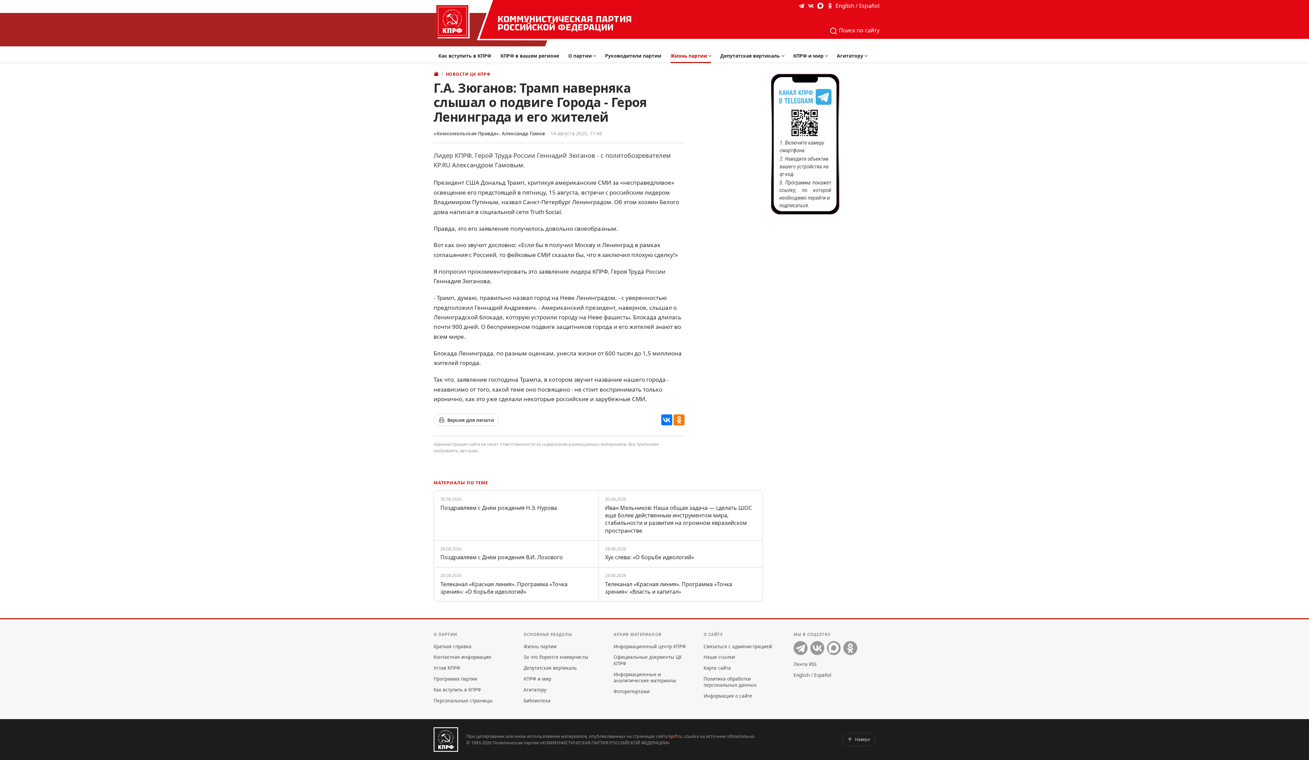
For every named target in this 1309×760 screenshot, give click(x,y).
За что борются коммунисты (556, 657)
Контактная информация (462, 657)
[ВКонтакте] (666, 419)
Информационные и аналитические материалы (645, 677)
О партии (580, 55)
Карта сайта (717, 668)
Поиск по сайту (858, 30)
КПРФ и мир (808, 55)
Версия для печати (470, 420)
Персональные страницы (463, 700)
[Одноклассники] (679, 419)
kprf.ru (675, 736)
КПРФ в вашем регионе (529, 55)
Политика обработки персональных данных (730, 681)
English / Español (857, 6)
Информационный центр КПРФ (650, 646)
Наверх (862, 739)
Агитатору (850, 55)
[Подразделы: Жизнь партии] (712, 56)
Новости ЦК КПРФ (468, 74)
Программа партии (455, 678)
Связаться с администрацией (738, 646)
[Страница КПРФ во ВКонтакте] (811, 6)
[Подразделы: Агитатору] (868, 56)
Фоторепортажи (632, 691)
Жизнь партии (689, 55)
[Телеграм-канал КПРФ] (801, 6)
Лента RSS (805, 664)
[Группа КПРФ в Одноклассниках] (830, 6)
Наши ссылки (719, 657)
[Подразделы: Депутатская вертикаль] (784, 56)
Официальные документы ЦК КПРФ (648, 660)
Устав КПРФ (447, 668)
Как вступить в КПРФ (464, 55)
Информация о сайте (728, 696)
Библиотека (537, 700)
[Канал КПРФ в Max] (820, 6)
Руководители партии (633, 55)
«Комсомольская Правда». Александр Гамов (489, 133)
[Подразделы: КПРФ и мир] (828, 56)
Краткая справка (452, 646)
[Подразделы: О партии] (596, 56)
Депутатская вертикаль (750, 55)
